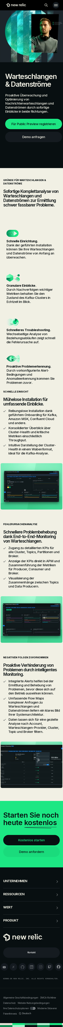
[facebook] (59, 967)
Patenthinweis (10, 1013)
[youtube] (4, 967)
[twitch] (49, 967)
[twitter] (13, 967)
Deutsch (26, 1013)
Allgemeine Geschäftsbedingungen (20, 997)
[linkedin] (31, 967)
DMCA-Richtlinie (48, 997)
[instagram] (40, 967)
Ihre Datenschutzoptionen (16, 1008)
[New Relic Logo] (15, 5)
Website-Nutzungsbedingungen (34, 1003)
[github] (22, 967)
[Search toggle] (46, 5)
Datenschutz (9, 1003)
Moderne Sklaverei (47, 1008)
